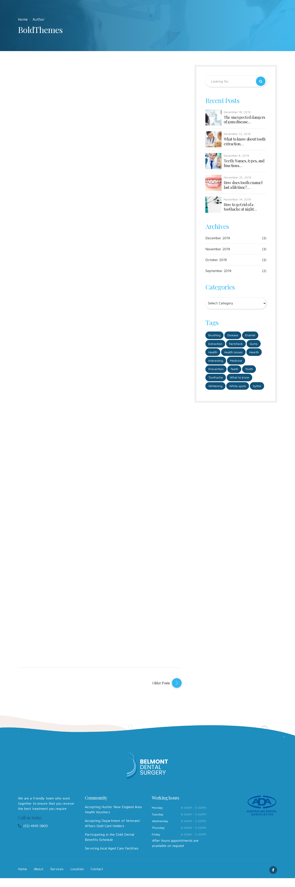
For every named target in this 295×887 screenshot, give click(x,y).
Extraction (215, 344)
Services (56, 869)
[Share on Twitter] (55, 106)
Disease (232, 335)
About (38, 869)
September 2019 (218, 271)
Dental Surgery (72, 263)
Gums (254, 344)
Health (212, 352)
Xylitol (257, 386)
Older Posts (161, 683)
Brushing (214, 335)
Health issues (233, 352)
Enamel (250, 335)
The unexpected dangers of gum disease (244, 119)
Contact (97, 869)
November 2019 (217, 249)
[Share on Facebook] (45, 106)
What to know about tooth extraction (245, 141)
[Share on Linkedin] (64, 106)
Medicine (236, 360)
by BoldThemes (28, 97)
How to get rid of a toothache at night (239, 207)
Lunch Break (68, 142)
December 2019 (217, 238)
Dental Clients (71, 82)
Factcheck (236, 344)
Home (23, 19)
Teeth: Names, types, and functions (244, 163)
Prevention (216, 369)
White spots (237, 386)
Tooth (249, 369)
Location (77, 869)
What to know (239, 377)
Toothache (215, 377)
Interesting (215, 360)
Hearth (254, 352)
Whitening (215, 386)
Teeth (234, 369)
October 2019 (216, 260)
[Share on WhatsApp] (74, 106)
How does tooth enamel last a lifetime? (243, 185)
